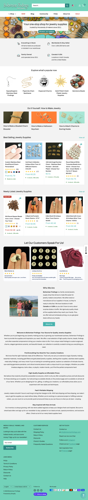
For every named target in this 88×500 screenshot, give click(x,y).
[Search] (67, 5)
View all (82, 137)
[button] (83, 495)
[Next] (84, 83)
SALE (77, 14)
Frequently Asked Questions (43, 444)
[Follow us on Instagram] (38, 490)
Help (5, 479)
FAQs (56, 14)
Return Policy (38, 435)
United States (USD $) (20, 486)
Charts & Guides (39, 441)
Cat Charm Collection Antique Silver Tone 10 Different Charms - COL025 (32, 165)
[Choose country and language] (73, 5)
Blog (32, 14)
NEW (23, 14)
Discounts (37, 438)
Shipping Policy (39, 432)
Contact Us (37, 429)
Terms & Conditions (10, 463)
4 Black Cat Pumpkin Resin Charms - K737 (32, 217)
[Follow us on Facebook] (35, 490)
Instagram (71, 440)
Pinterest (65, 451)
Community (44, 14)
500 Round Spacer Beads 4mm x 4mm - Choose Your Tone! (13, 219)
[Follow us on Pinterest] (41, 490)
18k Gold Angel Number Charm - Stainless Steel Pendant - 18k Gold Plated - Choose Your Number (54, 166)
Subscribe (9, 448)
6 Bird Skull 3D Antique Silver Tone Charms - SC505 (53, 218)
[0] (83, 5)
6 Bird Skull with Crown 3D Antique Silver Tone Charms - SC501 (73, 218)
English (6, 486)
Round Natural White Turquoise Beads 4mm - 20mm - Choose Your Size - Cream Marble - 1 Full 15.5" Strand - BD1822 (74, 167)
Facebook (72, 444)
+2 (19, 226)
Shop (12, 14)
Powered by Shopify (9, 493)
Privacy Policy (8, 466)
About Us (66, 14)
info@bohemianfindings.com (70, 432)
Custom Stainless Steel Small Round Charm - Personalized (12, 164)
